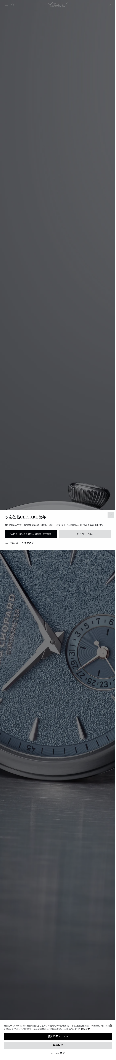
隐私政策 (85, 1028)
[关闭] (111, 1025)
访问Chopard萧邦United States (31, 534)
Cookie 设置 (58, 1053)
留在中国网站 (85, 534)
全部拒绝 (58, 1045)
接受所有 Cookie (58, 1036)
